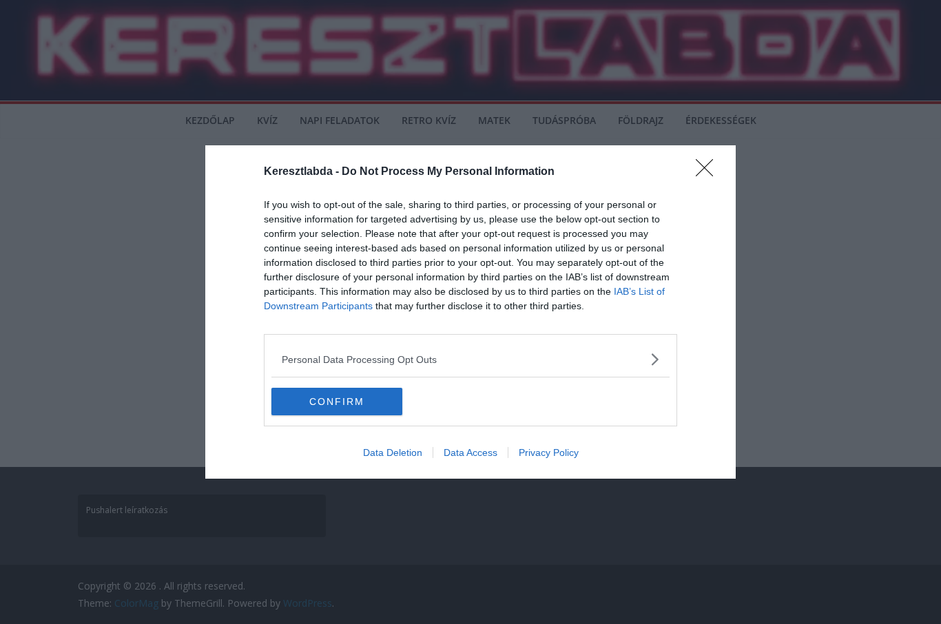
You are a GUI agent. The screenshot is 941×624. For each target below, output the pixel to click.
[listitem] (470, 359)
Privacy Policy (549, 452)
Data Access (470, 452)
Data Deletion (392, 452)
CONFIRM (336, 401)
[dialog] (470, 312)
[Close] (709, 172)
